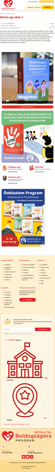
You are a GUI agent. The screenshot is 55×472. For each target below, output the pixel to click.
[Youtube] (27, 457)
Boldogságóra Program (8, 5)
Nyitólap (2, 13)
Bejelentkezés (31, 7)
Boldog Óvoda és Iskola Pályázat (47, 1)
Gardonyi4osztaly (10, 23)
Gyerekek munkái (10, 13)
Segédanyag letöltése (33, 1)
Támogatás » (47, 7)
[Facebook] (23, 457)
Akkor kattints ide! (12, 171)
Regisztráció (37, 7)
